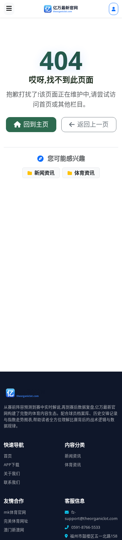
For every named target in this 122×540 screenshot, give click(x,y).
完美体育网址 (16, 521)
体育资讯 (83, 172)
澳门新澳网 (14, 529)
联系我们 (12, 482)
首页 (8, 456)
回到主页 (35, 124)
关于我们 (12, 473)
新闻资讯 (43, 172)
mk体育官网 (15, 512)
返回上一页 (93, 124)
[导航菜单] (9, 9)
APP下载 (11, 464)
